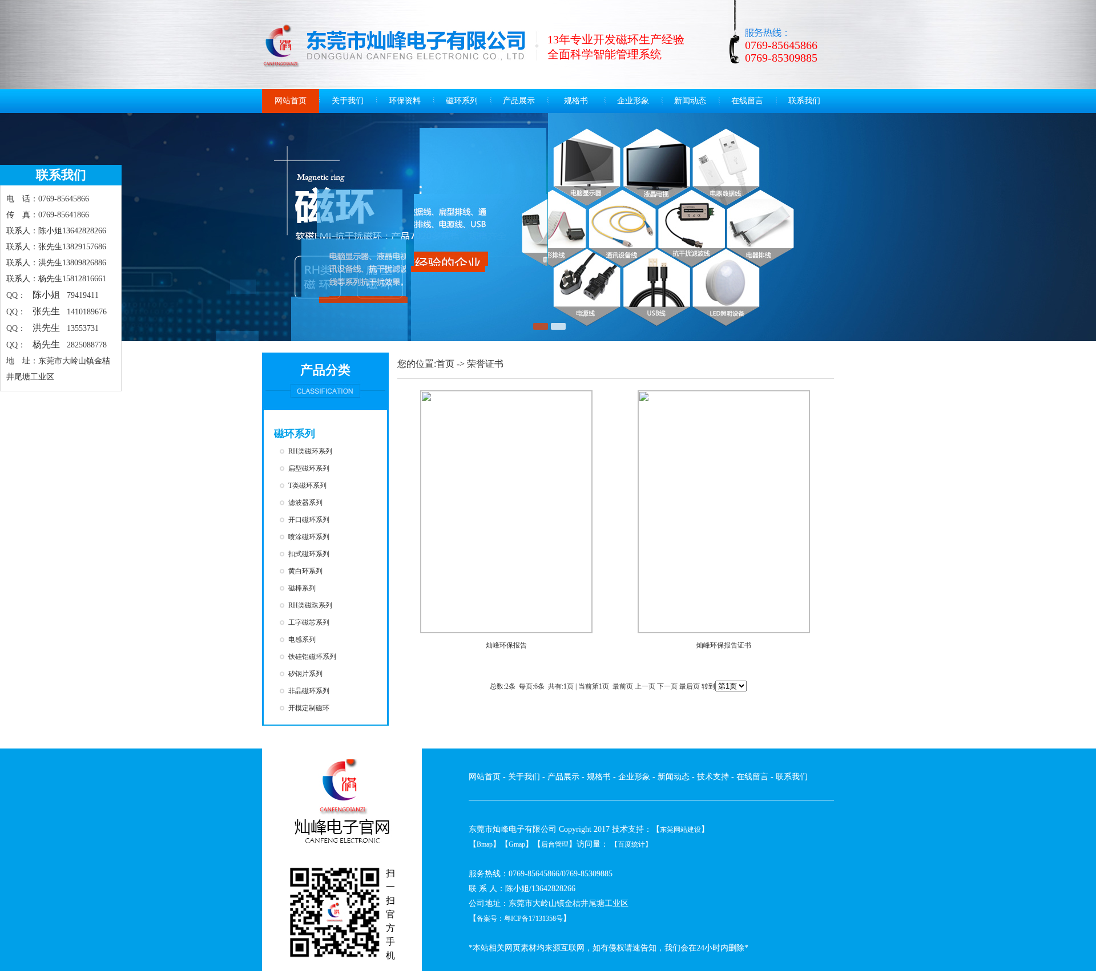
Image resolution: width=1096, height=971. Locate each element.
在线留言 (747, 100)
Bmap (485, 844)
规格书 (576, 100)
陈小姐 (46, 295)
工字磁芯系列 (308, 622)
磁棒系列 (302, 588)
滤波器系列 (305, 503)
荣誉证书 (485, 364)
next (1064, 225)
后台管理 (555, 844)
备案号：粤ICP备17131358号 (520, 919)
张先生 (46, 311)
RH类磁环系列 (310, 451)
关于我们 (348, 100)
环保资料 (405, 100)
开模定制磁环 (308, 708)
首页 (445, 364)
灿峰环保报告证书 (723, 645)
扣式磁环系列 (308, 554)
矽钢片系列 (305, 674)
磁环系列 (462, 100)
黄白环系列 (305, 571)
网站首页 (291, 100)
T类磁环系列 (307, 485)
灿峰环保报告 (506, 645)
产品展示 (519, 100)
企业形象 (633, 100)
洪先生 (46, 328)
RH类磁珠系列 (310, 605)
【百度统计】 (631, 844)
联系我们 (804, 100)
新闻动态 (690, 100)
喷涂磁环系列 (308, 537)
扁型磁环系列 (308, 468)
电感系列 (302, 640)
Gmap (517, 844)
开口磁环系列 (308, 520)
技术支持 (713, 776)
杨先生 (46, 344)
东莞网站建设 (680, 830)
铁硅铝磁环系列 (312, 657)
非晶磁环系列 (308, 691)
